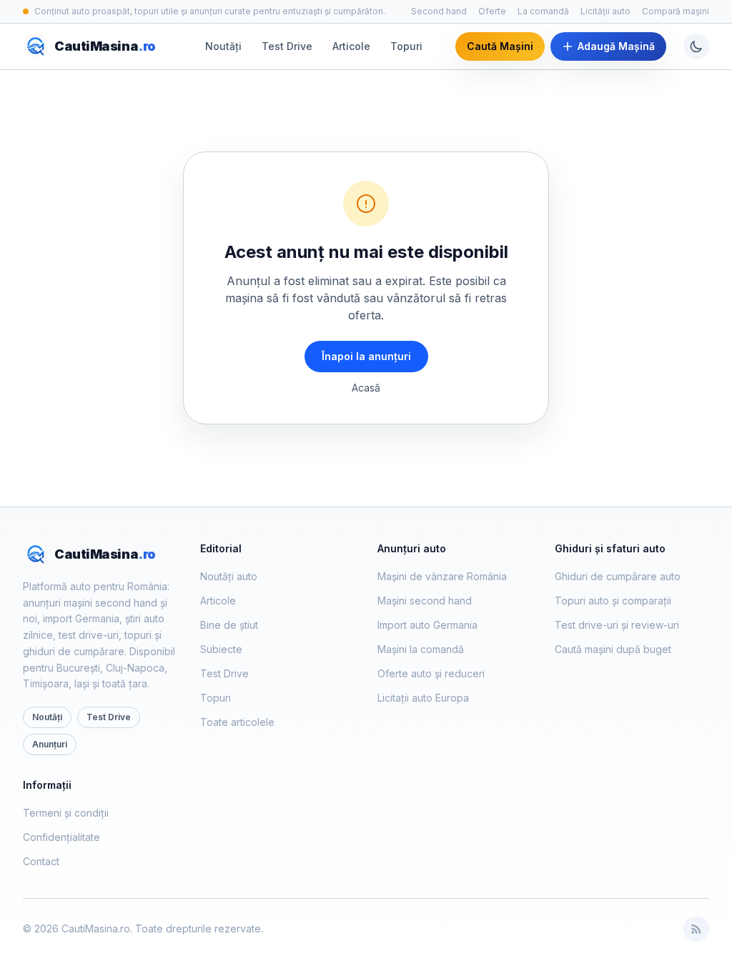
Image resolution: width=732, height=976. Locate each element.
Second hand (439, 11)
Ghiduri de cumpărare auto (618, 576)
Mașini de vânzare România (442, 576)
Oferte (492, 11)
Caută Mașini (500, 46)
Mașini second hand (424, 600)
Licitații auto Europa (423, 698)
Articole (351, 46)
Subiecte (221, 649)
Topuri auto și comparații (613, 600)
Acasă (366, 388)
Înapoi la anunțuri (366, 356)
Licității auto (605, 11)
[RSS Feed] (696, 929)
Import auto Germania (427, 625)
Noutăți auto (228, 576)
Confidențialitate (61, 837)
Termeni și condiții (66, 813)
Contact (41, 861)
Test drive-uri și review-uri (617, 625)
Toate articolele (237, 722)
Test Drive (287, 46)
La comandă (543, 11)
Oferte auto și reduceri (431, 673)
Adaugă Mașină (616, 46)
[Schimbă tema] (696, 46)
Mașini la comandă (420, 649)
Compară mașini (675, 11)
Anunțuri (49, 744)
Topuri (406, 46)
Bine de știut (229, 625)
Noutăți (223, 46)
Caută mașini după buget (613, 649)
